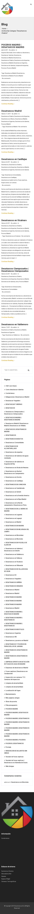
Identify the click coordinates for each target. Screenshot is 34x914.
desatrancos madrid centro (9, 180)
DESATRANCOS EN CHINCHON (16, 484)
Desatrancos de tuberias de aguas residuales (16, 457)
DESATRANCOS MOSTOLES (15, 629)
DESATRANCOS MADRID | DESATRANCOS (13, 619)
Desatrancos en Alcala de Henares (17, 467)
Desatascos (17, 55)
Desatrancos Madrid (7, 63)
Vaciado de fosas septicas (14, 757)
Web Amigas (10, 766)
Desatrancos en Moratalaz (14, 535)
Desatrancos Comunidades (13, 175)
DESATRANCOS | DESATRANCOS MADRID (15, 651)
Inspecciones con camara (8, 182)
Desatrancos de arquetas (14, 452)
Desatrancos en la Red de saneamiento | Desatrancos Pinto (15, 504)
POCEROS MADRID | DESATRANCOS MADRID (16, 723)
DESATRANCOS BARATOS (14, 439)
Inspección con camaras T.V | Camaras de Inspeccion (14, 678)
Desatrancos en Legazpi (14, 518)
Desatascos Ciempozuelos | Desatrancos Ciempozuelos (14, 413)
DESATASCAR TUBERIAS (14, 404)
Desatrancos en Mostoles (14, 539)
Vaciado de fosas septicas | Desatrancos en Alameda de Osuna (15, 761)
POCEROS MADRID (12, 709)
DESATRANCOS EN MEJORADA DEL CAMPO (16, 530)
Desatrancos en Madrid (13, 522)
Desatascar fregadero (13, 401)
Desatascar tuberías (7, 55)
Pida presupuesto (11, 705)
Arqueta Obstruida (6, 52)
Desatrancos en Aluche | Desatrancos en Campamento (14, 472)
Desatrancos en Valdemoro (15, 554)
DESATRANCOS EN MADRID (15, 526)
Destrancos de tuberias (8, 65)
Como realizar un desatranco (21, 52)
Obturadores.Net (6, 874)
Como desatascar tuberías (15, 389)
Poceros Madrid (11, 68)
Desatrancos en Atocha (13, 477)
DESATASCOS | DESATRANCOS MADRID (15, 430)
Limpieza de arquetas (22, 65)
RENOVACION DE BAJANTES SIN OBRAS (15, 752)
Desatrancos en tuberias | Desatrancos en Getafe (13, 550)
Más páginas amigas (13, 698)
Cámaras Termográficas (8, 881)
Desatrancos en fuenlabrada (15, 488)
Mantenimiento (11, 694)
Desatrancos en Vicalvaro (13, 236)
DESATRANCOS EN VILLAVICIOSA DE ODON (16, 570)
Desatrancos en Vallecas (14, 558)
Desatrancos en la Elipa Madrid (16, 499)
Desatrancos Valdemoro (13, 335)
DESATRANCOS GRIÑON (14, 582)
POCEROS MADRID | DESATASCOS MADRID (16, 714)
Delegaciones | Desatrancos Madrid (17, 397)
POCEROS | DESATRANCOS (15, 743)
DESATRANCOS (11, 435)
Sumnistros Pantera (7, 871)
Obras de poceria (11, 701)
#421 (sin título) (11, 386)
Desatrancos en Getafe (13, 492)
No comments (6, 78)
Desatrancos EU (11, 575)
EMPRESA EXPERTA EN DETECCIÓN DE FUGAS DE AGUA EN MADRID (16, 663)
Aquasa (3, 876)
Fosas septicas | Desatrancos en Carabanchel (16, 672)
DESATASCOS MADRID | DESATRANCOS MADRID (12, 419)
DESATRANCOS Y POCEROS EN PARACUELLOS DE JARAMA (15, 645)
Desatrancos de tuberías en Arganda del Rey (14, 463)
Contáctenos (10, 393)
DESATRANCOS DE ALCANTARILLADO (11, 447)
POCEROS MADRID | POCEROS (15, 740)
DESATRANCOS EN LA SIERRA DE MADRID (16, 510)
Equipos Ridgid (5, 879)
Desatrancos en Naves (8, 119)
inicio (17, 281)
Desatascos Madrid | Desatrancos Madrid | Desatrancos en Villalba (16, 425)
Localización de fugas (13, 690)
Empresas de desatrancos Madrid (17, 668)
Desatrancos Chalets (7, 60)
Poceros (3, 68)
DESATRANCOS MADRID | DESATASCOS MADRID (13, 613)
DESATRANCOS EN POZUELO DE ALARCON (15, 544)
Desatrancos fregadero (13, 579)
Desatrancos (17, 57)
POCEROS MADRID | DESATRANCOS (17, 718)
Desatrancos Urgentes (20, 63)
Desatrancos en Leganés (14, 515)
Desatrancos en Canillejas (9, 177)
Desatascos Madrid (7, 57)
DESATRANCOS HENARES (14, 586)
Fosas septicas (22, 180)
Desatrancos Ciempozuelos (13, 286)
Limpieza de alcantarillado (14, 683)
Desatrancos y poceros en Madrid (17, 640)
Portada (8, 747)
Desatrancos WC (11, 637)
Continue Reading (7, 104)
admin (13, 50)
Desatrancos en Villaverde (14, 565)
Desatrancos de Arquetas (21, 60)
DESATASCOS (10, 408)
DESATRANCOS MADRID (14, 597)
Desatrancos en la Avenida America (17, 495)
